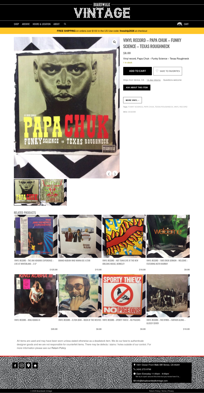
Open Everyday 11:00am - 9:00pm (158, 375)
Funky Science (135, 106)
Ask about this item (137, 87)
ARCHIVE (26, 24)
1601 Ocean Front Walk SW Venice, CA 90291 (158, 364)
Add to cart (137, 71)
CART (186, 24)
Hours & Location (41, 24)
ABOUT (56, 24)
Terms (163, 391)
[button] (114, 42)
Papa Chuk (149, 106)
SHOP (16, 24)
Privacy (171, 391)
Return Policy (59, 348)
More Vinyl (132, 100)
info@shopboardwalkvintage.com (152, 380)
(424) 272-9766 (143, 369)
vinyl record (180, 106)
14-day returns (154, 79)
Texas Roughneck (164, 106)
